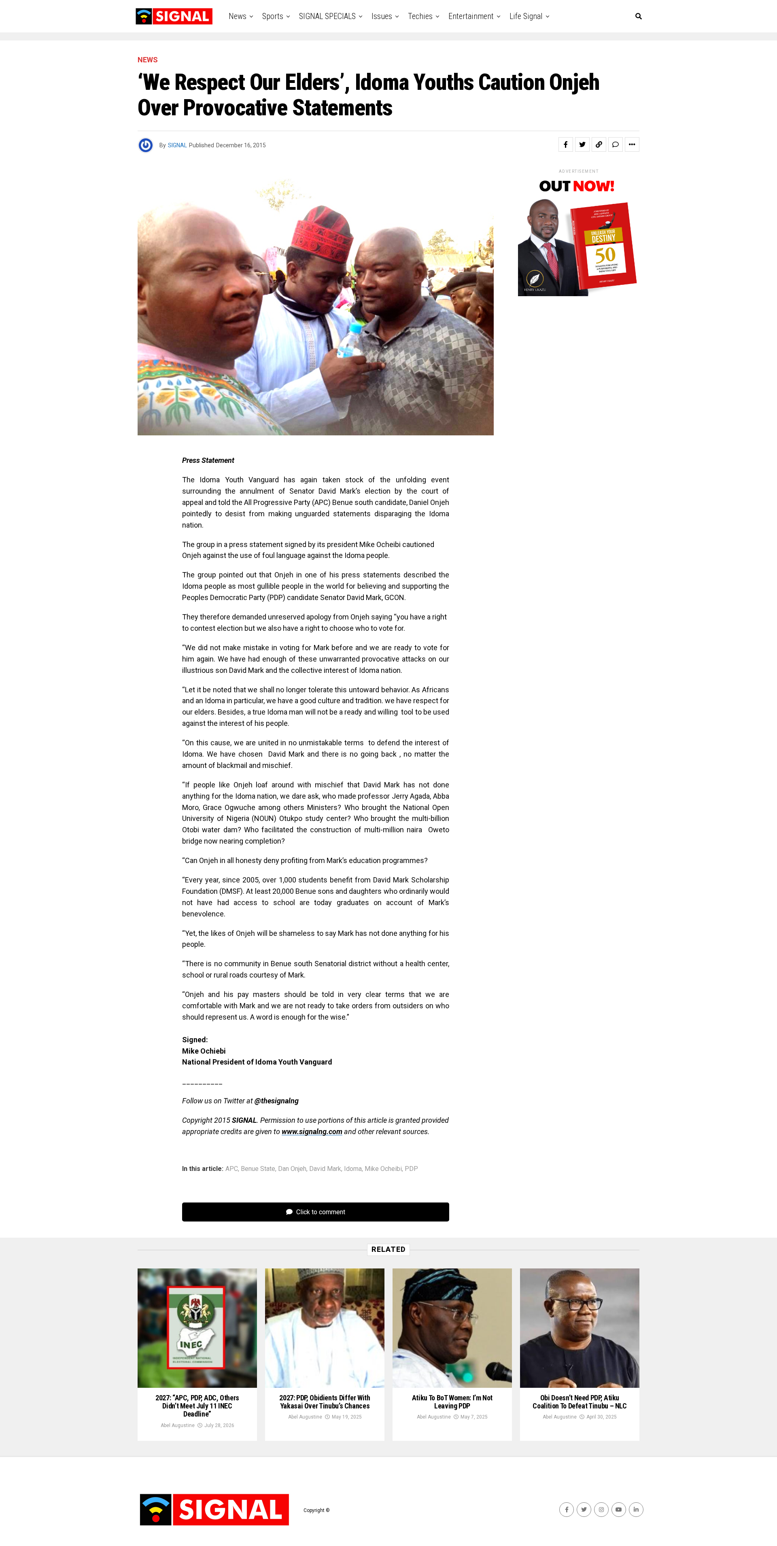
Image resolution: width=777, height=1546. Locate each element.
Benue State (258, 1169)
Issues (382, 16)
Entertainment (471, 16)
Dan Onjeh (292, 1169)
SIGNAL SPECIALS (327, 16)
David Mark (325, 1169)
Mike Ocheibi (383, 1169)
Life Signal (526, 16)
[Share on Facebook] (565, 144)
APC (231, 1169)
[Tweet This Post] (582, 144)
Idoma (353, 1169)
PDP (411, 1169)
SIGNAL (177, 145)
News (237, 16)
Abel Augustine (178, 1425)
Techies (420, 16)
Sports (272, 16)
